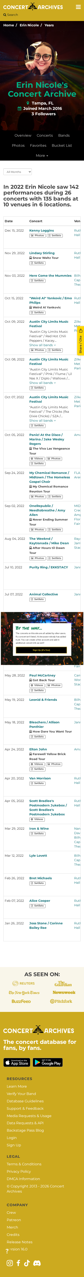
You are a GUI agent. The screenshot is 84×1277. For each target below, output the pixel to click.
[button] (40, 627)
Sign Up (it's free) (41, 650)
